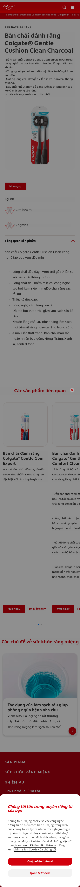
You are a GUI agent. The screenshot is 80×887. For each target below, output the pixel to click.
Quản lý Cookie (40, 873)
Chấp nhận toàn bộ (40, 861)
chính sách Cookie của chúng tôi (35, 849)
